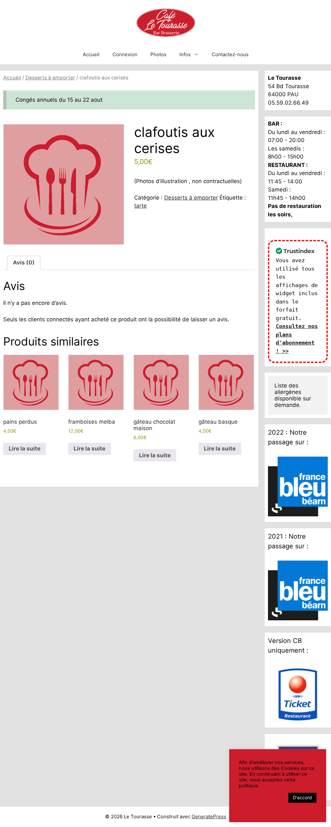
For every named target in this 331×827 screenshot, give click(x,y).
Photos (158, 54)
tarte (140, 205)
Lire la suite (24, 448)
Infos (185, 54)
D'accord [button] (302, 797)
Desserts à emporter (50, 78)
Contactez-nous (230, 54)
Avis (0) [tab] (24, 262)
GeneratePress (209, 816)
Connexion (124, 54)
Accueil (91, 54)
